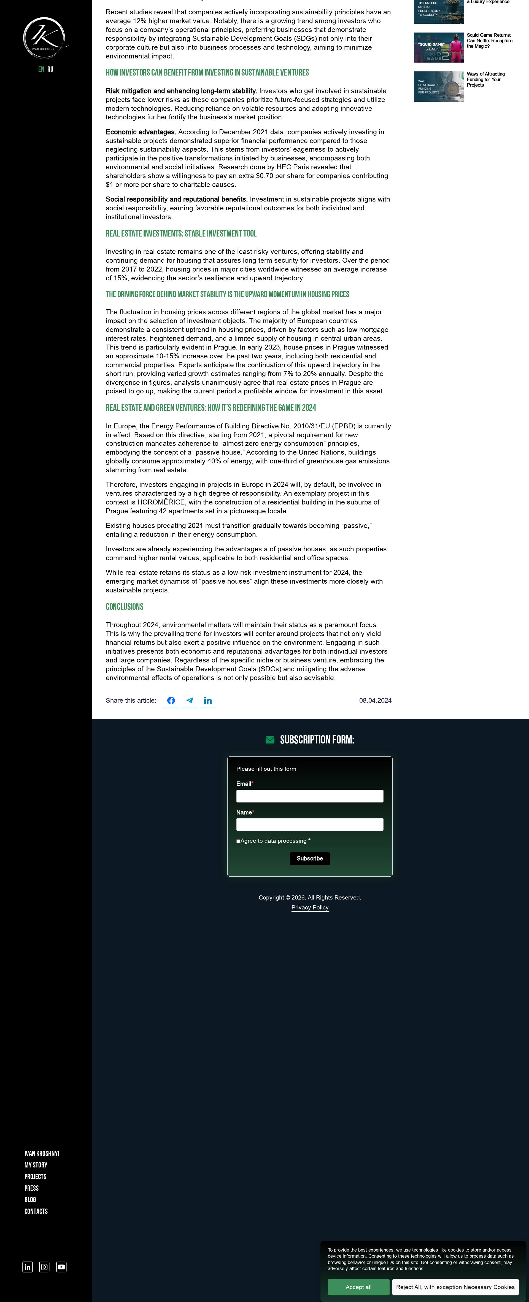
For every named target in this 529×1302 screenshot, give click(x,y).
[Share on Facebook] (171, 700)
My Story (36, 1165)
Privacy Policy (310, 907)
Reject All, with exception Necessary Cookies (455, 1287)
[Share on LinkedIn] (208, 700)
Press (32, 1189)
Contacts (36, 1212)
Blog (30, 1200)
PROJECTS (35, 1177)
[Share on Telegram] (189, 700)
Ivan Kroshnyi (42, 1154)
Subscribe (310, 858)
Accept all (359, 1287)
